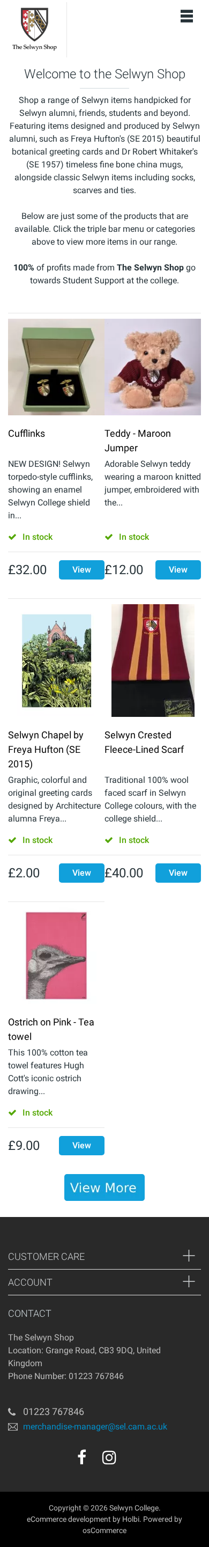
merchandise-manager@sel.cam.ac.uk (95, 1426)
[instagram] (109, 1457)
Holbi (130, 1519)
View (81, 569)
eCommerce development (69, 1519)
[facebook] (82, 1457)
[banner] (104, 1187)
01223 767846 (53, 1411)
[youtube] (132, 1461)
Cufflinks (26, 433)
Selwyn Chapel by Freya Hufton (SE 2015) (46, 749)
